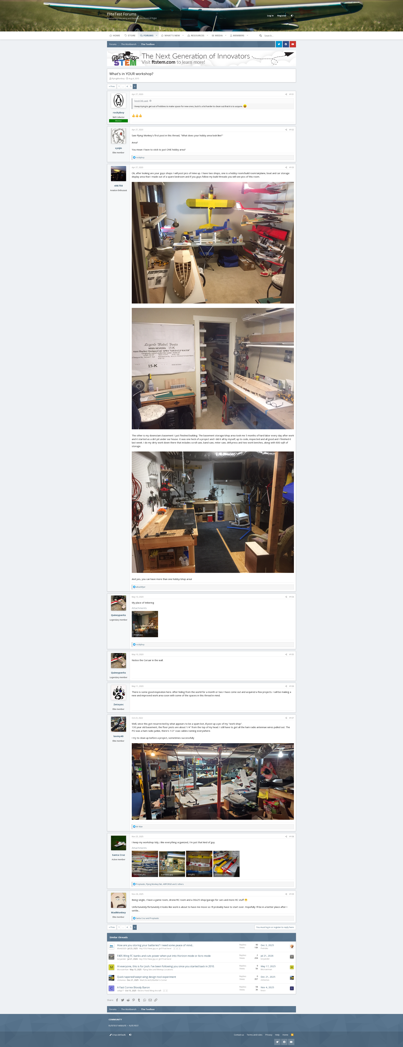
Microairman (122, 969)
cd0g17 (120, 990)
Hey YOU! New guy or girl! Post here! (155, 948)
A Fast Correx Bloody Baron (133, 987)
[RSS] (292, 1034)
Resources (197, 35)
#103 (291, 167)
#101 (291, 94)
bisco (263, 990)
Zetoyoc (119, 704)
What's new (172, 35)
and (147, 918)
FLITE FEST (134, 1025)
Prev (113, 86)
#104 (291, 597)
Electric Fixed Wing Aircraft (149, 990)
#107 (291, 718)
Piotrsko (264, 948)
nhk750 (118, 185)
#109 (291, 894)
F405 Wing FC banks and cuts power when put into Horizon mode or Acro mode (164, 956)
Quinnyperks (118, 615)
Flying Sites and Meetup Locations (158, 969)
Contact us (239, 1034)
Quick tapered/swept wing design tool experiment (146, 977)
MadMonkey (118, 912)
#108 (291, 836)
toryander (121, 959)
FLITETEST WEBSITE (117, 1025)
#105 (291, 654)
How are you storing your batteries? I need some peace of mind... (155, 945)
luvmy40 (118, 736)
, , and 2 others (160, 884)
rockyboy (118, 112)
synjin (118, 148)
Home (116, 35)
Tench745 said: (141, 100)
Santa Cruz (118, 854)
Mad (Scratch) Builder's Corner (153, 980)
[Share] (286, 94)
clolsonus (121, 980)
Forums (148, 35)
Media (219, 35)
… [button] (123, 86)
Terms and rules (254, 1034)
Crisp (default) (118, 1034)
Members (238, 35)
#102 (291, 129)
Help (277, 1034)
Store (131, 35)
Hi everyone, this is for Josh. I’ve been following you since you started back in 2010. (165, 966)
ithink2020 (121, 948)
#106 (291, 686)
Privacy (268, 1034)
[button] (156, 35)
